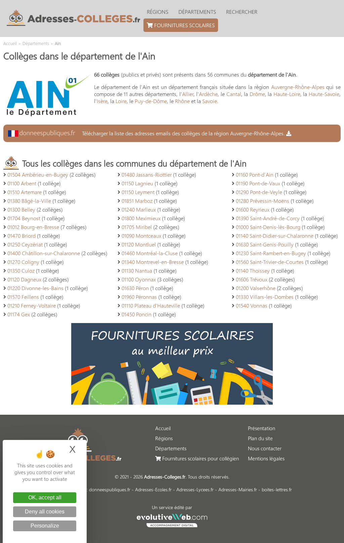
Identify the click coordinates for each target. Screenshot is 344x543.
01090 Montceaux (141, 235)
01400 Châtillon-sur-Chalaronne (43, 253)
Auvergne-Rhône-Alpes (298, 86)
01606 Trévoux (251, 279)
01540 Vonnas (251, 305)
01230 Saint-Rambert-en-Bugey (271, 253)
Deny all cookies (44, 511)
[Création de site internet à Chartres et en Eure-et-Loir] (172, 519)
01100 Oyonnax (139, 279)
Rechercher (241, 11)
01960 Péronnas (139, 296)
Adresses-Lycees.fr (195, 489)
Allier (188, 93)
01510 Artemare (24, 191)
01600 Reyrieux (252, 209)
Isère (102, 100)
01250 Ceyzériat (25, 244)
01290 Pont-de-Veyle (259, 191)
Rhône (182, 100)
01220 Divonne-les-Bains (35, 287)
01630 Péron (135, 287)
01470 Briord (21, 235)
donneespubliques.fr (109, 489)
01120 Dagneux (24, 279)
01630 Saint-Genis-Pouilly (265, 244)
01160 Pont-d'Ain (254, 174)
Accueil (163, 428)
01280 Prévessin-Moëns (262, 200)
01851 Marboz (137, 200)
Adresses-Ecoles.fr (153, 489)
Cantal (233, 93)
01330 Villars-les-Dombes (265, 296)
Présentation (261, 428)
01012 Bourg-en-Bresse (33, 226)
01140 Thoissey (253, 270)
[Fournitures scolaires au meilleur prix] (172, 402)
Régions (157, 11)
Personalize (45, 526)
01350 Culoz (21, 270)
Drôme (257, 93)
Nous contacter (265, 448)
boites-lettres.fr (277, 489)
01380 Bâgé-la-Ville (29, 200)
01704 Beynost (23, 218)
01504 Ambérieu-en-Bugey (37, 174)
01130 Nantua (137, 270)
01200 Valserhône (255, 287)
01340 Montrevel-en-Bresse (153, 261)
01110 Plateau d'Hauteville (151, 305)
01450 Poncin (137, 314)
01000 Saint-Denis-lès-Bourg (268, 226)
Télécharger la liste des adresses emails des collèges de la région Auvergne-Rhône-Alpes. (183, 133)
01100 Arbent (21, 183)
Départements (197, 11)
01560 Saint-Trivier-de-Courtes (270, 261)
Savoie (209, 100)
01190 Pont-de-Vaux (258, 183)
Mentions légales (266, 458)
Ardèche (208, 93)
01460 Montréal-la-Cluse (150, 253)
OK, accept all (44, 497)
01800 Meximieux (141, 218)
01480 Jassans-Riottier (147, 174)
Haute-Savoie (324, 93)
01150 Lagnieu (137, 183)
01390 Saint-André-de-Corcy (268, 218)
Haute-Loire (286, 93)
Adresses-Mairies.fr (237, 489)
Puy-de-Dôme (151, 100)
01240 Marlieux (139, 209)
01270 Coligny (23, 261)
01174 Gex (18, 314)
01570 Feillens (23, 296)
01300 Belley (21, 209)
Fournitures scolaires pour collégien (200, 458)
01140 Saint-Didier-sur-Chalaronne (274, 235)
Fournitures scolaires (184, 25)
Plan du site (260, 438)
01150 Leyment (138, 191)
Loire (121, 100)
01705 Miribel (137, 226)
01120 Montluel (139, 244)
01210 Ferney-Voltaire (31, 305)
